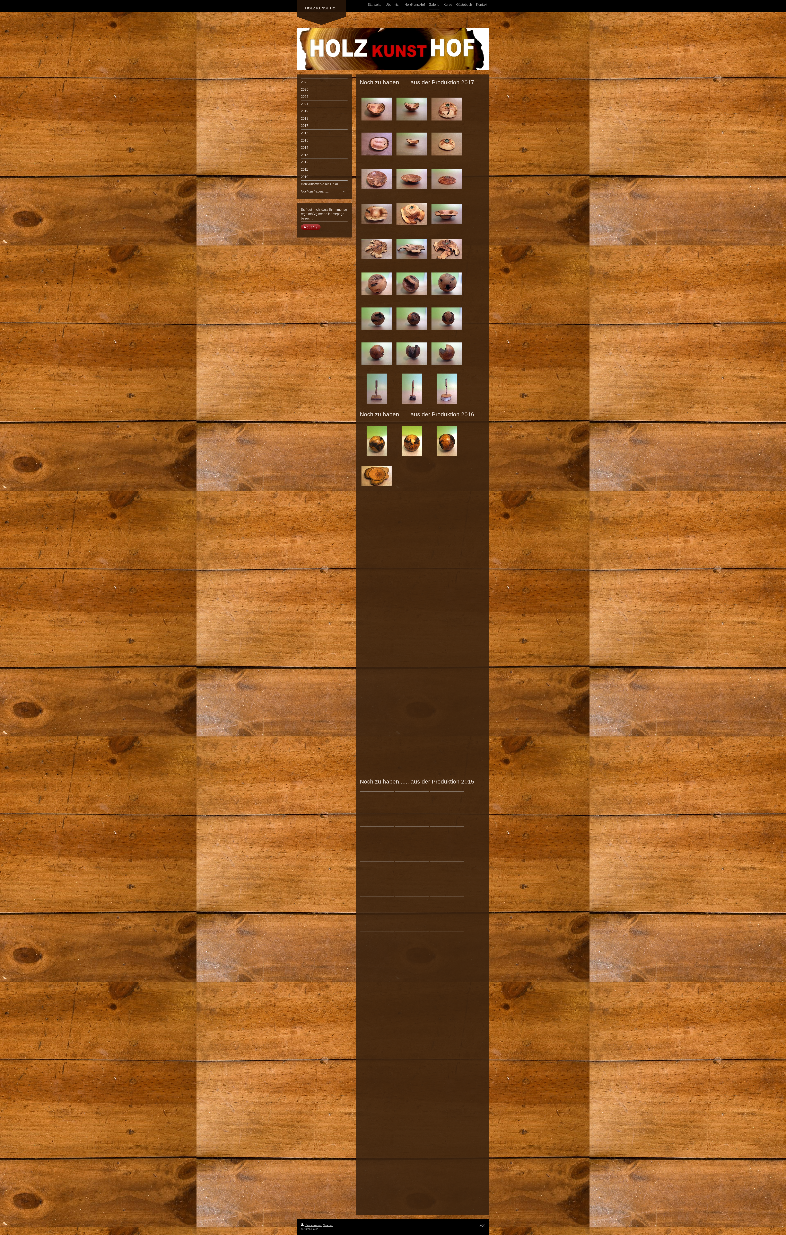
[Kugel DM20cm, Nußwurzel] (376, 318)
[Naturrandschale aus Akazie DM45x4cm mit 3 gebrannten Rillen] (376, 476)
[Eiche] (377, 389)
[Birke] (447, 389)
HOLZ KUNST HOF (321, 8)
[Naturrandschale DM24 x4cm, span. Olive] (376, 179)
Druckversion (313, 1225)
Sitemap (328, 1225)
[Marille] (412, 389)
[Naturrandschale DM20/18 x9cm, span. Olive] (376, 109)
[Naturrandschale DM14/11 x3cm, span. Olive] (376, 144)
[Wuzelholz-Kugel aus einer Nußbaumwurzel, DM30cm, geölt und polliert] (377, 441)
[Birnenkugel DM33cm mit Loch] (376, 283)
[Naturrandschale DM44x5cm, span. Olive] (376, 249)
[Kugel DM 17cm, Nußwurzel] (376, 353)
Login (482, 1225)
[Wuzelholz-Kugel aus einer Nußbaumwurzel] (412, 441)
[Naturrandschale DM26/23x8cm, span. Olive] (376, 214)
